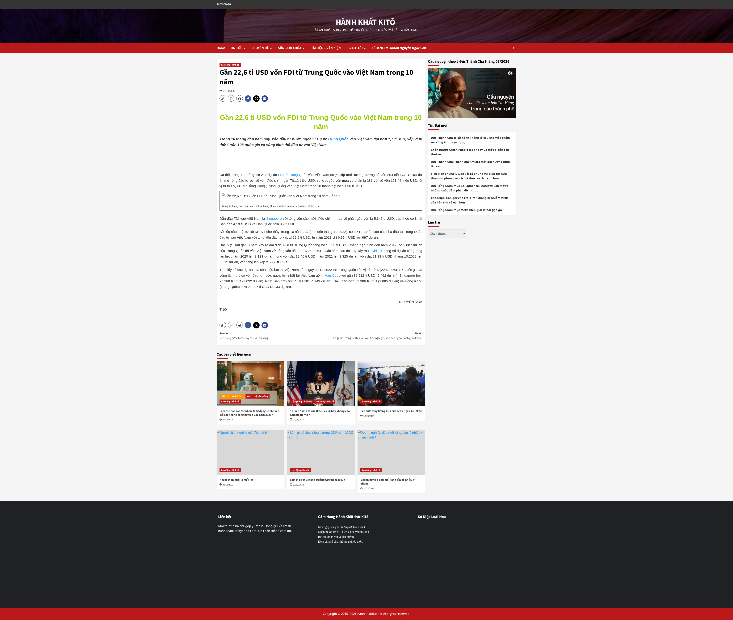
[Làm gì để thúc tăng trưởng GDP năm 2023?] (321, 452)
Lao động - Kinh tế (230, 64)
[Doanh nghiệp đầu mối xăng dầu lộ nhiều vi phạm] (391, 452)
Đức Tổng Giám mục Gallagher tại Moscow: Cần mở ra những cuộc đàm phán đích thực (469, 188)
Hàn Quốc (332, 275)
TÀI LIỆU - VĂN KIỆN (232, 396)
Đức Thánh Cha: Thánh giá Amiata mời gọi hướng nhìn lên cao (470, 164)
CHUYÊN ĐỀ (260, 48)
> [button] (514, 48)
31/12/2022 (228, 484)
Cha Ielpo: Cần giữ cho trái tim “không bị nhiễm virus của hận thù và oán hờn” (469, 200)
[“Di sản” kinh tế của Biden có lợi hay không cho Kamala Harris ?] (321, 383)
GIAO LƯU (356, 48)
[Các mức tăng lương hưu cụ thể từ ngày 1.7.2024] (391, 383)
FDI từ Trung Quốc (293, 175)
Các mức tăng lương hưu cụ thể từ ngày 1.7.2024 (391, 411)
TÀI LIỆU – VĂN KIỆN (327, 48)
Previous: (244, 335)
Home (221, 48)
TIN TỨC (236, 48)
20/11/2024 (228, 419)
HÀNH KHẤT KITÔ (365, 22)
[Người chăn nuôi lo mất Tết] (250, 452)
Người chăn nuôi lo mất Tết (236, 480)
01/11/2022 (229, 90)
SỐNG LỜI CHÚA (289, 48)
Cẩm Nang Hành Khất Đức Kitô (343, 517)
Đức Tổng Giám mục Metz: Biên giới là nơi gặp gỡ (466, 210)
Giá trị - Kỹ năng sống (257, 396)
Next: (377, 335)
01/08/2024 (298, 419)
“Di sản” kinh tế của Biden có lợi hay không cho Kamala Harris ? (320, 413)
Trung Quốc (338, 139)
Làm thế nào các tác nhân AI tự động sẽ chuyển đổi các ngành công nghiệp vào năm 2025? (249, 413)
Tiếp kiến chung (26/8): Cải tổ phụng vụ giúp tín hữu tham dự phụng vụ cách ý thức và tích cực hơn (469, 176)
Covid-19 (375, 251)
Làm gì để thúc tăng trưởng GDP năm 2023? (317, 480)
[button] (223, 98)
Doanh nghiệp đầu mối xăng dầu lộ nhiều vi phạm (387, 482)
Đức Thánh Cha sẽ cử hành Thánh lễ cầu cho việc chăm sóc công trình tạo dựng (470, 139)
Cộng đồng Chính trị (302, 401)
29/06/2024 (368, 416)
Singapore (274, 218)
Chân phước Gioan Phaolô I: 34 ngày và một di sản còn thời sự (470, 152)
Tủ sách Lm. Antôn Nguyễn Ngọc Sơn (399, 48)
